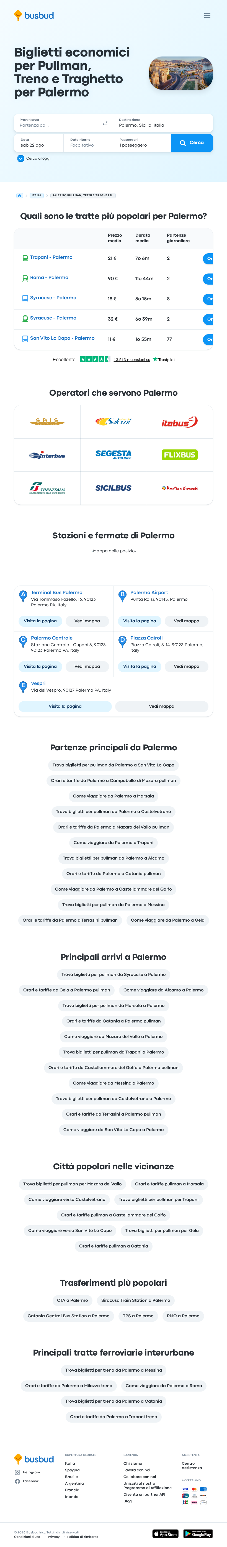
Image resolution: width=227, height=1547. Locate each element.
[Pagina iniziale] (19, 195)
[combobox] (55, 123)
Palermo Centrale (52, 638)
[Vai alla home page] (34, 15)
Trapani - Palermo (51, 257)
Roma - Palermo (49, 278)
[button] (105, 123)
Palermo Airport (149, 593)
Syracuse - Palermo (53, 298)
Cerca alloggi (38, 158)
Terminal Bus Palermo (56, 593)
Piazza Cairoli (146, 638)
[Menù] (207, 15)
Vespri (38, 684)
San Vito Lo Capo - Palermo (62, 338)
